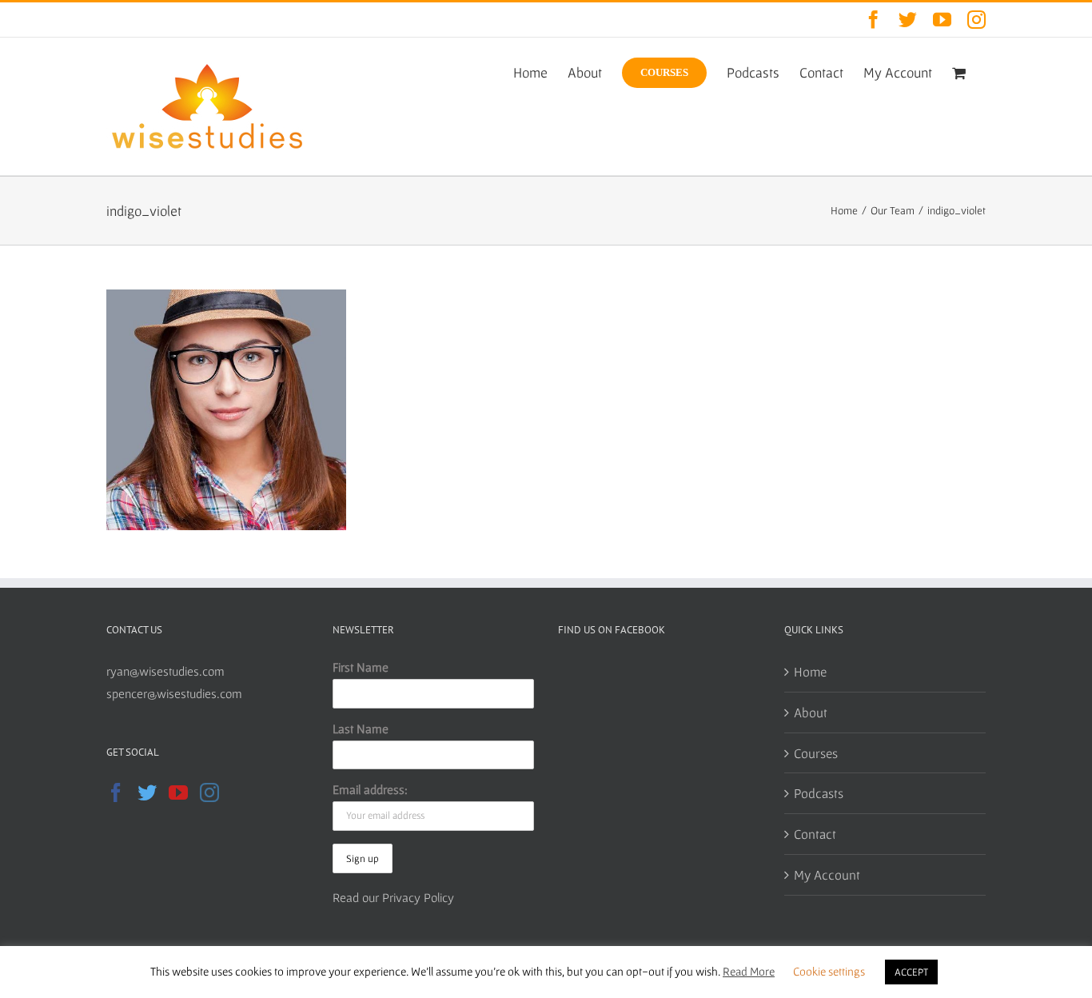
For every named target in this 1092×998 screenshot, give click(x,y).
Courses (816, 752)
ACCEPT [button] (911, 972)
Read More (749, 971)
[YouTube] (178, 792)
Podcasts (818, 792)
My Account (827, 874)
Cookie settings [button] (829, 971)
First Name (361, 667)
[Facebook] (116, 792)
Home (810, 671)
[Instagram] (209, 792)
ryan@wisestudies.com (165, 671)
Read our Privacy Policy (393, 897)
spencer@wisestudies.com (174, 693)
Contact (815, 833)
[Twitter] (147, 792)
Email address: (370, 789)
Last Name (361, 728)
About (810, 712)
